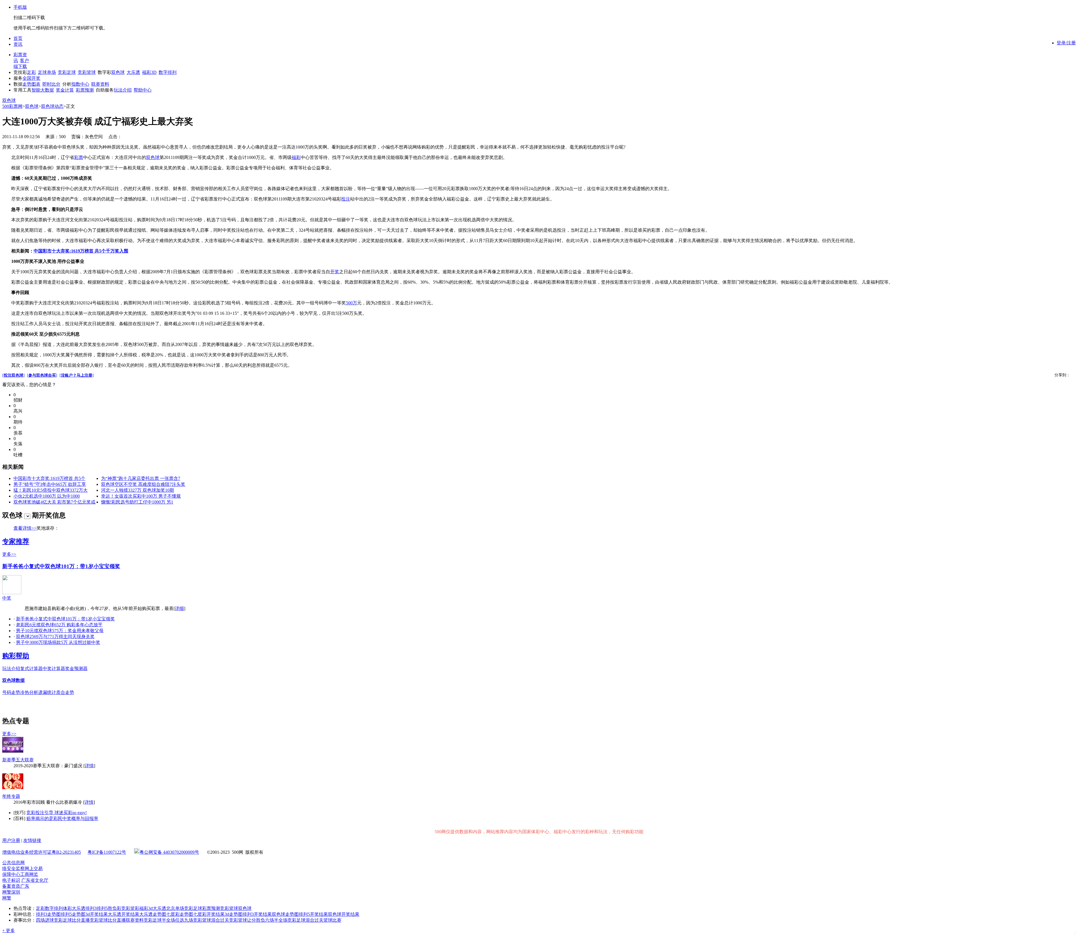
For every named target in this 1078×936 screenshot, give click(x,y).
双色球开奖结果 (343, 914)
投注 (345, 199)
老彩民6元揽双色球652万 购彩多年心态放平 (59, 624)
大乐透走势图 (152, 914)
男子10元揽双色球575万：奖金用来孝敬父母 (60, 630)
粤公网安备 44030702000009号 (169, 852)
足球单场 (47, 72)
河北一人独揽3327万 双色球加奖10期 (137, 490)
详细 (179, 608)
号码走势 (11, 692)
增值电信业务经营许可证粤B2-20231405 (41, 852)
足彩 (31, 72)
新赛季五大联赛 (18, 759)
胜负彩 (114, 908)
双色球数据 (13, 680)
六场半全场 (276, 920)
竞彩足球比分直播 (72, 920)
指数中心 (80, 84)
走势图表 (31, 84)
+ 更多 (8, 930)
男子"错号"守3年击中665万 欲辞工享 (49, 484)
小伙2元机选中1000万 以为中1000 (46, 496)
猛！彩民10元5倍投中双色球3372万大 (50, 490)
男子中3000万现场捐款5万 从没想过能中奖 (58, 642)
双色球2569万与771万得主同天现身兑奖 (55, 636)
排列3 (91, 908)
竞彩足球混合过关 (305, 920)
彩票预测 (85, 90)
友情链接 (32, 840)
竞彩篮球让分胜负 (247, 920)
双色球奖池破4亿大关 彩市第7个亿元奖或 (54, 502)
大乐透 (133, 72)
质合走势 (65, 692)
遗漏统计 (47, 692)
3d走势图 (234, 914)
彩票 (78, 157)
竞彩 (125, 908)
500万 (351, 302)
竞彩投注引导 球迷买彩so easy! (56, 812)
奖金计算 (65, 90)
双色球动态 (52, 106)
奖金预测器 (76, 668)
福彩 (296, 157)
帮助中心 (143, 90)
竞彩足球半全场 (159, 920)
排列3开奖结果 (257, 914)
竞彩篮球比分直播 (108, 920)
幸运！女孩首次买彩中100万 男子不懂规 (141, 496)
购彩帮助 (15, 655)
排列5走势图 (73, 914)
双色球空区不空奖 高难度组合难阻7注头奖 (143, 484)
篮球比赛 (332, 920)
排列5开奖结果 (313, 914)
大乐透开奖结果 (123, 914)
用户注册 (11, 840)
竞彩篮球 (87, 72)
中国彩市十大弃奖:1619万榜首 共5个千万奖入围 (81, 251)
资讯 (17, 44)
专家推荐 (15, 541)
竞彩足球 (67, 72)
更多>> (9, 554)
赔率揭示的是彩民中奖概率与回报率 (62, 818)
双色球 (118, 72)
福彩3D (149, 72)
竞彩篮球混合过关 (211, 920)
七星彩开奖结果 (209, 914)
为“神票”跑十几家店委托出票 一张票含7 (140, 478)
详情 (89, 765)
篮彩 (134, 908)
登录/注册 (1066, 42)
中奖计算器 (54, 668)
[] (13, 375)
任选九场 (184, 920)
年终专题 (11, 796)
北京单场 (175, 908)
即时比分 (51, 84)
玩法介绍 (123, 90)
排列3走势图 (48, 914)
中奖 (6, 598)
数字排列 (168, 72)
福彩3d (146, 908)
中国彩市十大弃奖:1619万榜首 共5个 (49, 478)
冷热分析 (29, 692)
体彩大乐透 (74, 908)
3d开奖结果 (96, 914)
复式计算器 (31, 668)
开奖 (334, 271)
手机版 (20, 7)
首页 (17, 38)
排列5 (102, 908)
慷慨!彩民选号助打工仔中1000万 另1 (137, 502)
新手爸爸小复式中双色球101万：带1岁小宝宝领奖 (61, 566)
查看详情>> (24, 528)
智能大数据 (42, 90)
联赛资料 (100, 84)
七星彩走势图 (179, 914)
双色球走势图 (285, 914)
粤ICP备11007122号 (107, 852)
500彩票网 (12, 106)
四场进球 (45, 920)
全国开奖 (31, 78)
